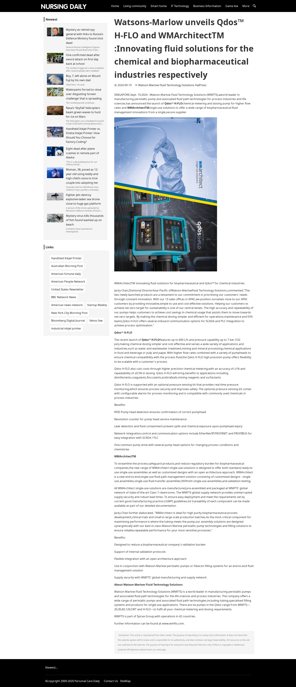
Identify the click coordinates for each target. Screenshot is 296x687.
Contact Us (111, 681)
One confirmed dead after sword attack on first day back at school (83, 59)
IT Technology (180, 6)
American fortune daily (66, 274)
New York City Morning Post (69, 313)
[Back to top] (291, 682)
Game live (231, 6)
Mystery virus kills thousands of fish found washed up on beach (85, 220)
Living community (134, 6)
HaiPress (200, 85)
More (245, 6)
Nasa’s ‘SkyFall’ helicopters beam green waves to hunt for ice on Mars (83, 112)
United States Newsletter (67, 289)
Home (115, 6)
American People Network (68, 281)
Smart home (159, 6)
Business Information (207, 6)
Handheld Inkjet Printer (66, 258)
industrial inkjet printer (66, 328)
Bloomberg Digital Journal (68, 320)
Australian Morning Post (67, 266)
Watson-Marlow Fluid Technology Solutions (166, 85)
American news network (67, 305)
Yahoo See (96, 320)
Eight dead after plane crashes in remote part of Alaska (82, 153)
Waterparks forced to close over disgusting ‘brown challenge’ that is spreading (84, 94)
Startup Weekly (97, 305)
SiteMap (125, 681)
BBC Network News (63, 297)
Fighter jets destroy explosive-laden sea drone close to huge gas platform (83, 199)
